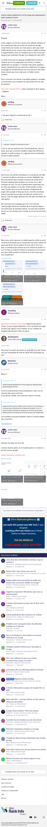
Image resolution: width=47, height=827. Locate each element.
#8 (45, 369)
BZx (7, 704)
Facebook (16, 628)
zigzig (8, 761)
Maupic (8, 596)
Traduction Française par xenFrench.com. (14, 825)
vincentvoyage (10, 651)
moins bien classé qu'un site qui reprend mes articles (26, 749)
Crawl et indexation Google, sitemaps (26, 713)
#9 (45, 438)
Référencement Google (19, 596)
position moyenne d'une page (14, 324)
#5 (45, 235)
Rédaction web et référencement (26, 651)
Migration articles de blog (24, 679)
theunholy (9, 628)
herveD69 (9, 672)
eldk (7, 608)
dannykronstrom (11, 617)
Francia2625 (10, 564)
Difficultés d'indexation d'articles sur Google (22, 729)
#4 (45, 170)
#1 (45, 33)
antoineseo (9, 722)
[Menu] (3, 3)
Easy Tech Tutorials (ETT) (10, 89)
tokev (8, 752)
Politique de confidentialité (9, 790)
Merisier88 (9, 663)
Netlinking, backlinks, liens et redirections (28, 564)
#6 (45, 319)
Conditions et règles (7, 787)
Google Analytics (16, 761)
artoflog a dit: (7, 140)
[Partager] (41, 33)
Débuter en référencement (26, 617)
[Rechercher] (44, 3)
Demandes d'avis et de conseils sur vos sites (30, 573)
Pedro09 (8, 585)
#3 (45, 135)
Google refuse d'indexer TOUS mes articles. (22, 711)
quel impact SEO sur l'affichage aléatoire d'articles (24, 670)
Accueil (3, 798)
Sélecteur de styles (7, 779)
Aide (2, 794)
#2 (45, 110)
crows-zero (6, 20)
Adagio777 (9, 713)
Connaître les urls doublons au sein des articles (24, 720)
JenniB (8, 681)
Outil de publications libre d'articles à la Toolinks (24, 615)
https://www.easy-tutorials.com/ (13, 455)
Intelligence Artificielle (17, 608)
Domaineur (9, 731)
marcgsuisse (10, 640)
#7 (45, 345)
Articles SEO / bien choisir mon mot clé (21, 571)
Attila (7, 742)
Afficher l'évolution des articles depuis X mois (23, 758)
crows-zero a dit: (8, 380)
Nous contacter (6, 783)
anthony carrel (10, 573)
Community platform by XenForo (20, 823)
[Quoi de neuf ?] (39, 3)
